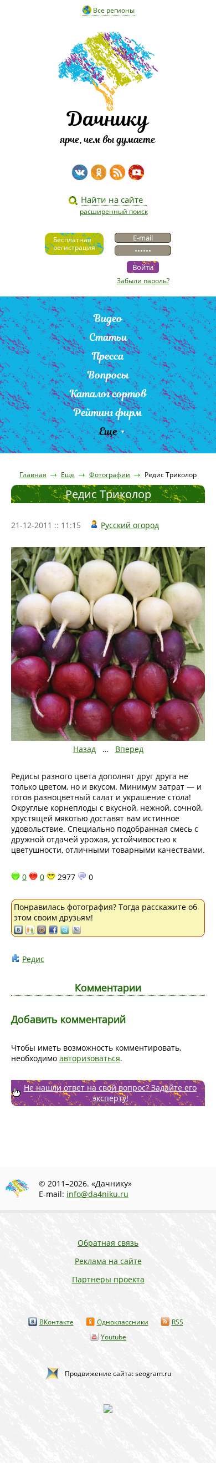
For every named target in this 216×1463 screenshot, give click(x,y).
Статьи (108, 337)
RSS (177, 1322)
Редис (33, 959)
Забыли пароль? (143, 280)
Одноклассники (122, 1322)
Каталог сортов (108, 394)
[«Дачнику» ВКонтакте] (80, 172)
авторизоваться (89, 1058)
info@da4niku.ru (97, 1194)
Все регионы (114, 10)
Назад (84, 749)
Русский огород (130, 525)
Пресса (108, 356)
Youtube (113, 1337)
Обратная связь (108, 1242)
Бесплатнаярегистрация (74, 243)
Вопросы (108, 375)
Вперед (129, 749)
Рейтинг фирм (108, 413)
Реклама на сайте (108, 1261)
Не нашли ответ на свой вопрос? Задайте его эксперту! (110, 1092)
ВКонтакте (56, 1322)
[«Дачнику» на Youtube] (136, 172)
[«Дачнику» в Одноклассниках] (98, 172)
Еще (108, 431)
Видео (108, 318)
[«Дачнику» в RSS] (117, 172)
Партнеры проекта (108, 1279)
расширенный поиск (114, 211)
